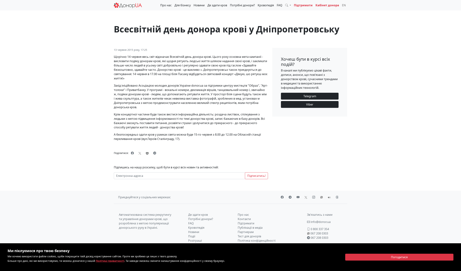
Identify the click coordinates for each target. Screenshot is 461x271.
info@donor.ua (320, 222)
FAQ (279, 5)
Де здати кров (217, 5)
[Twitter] (140, 153)
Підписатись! (256, 176)
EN (344, 5)
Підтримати (303, 5)
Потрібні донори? (242, 5)
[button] (288, 5)
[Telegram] (154, 153)
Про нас (166, 5)
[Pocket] (147, 153)
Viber (309, 104)
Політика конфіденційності (257, 241)
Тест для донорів (249, 236)
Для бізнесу (182, 5)
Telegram (309, 96)
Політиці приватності (110, 261)
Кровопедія (266, 5)
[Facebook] (132, 153)
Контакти (244, 219)
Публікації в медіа (250, 228)
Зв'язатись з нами (319, 215)
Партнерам (246, 232)
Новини (199, 5)
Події (191, 236)
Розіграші (195, 241)
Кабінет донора (327, 5)
